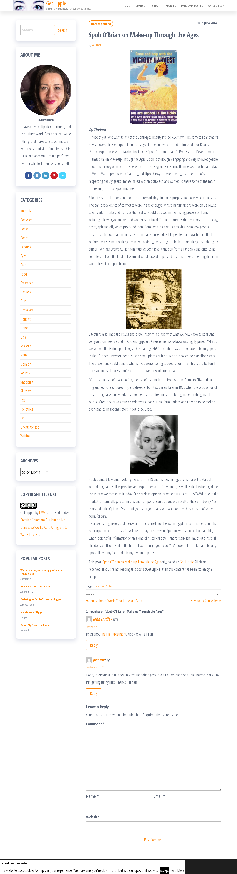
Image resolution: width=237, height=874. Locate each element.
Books (24, 229)
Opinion (25, 364)
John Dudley (102, 619)
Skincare (26, 391)
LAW (42, 512)
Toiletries (26, 409)
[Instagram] (37, 175)
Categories (215, 6)
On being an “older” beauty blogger (41, 599)
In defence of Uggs (31, 612)
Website (92, 817)
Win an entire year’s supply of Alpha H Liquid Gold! (42, 571)
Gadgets (25, 292)
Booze (24, 238)
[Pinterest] (54, 175)
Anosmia (26, 210)
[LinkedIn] (45, 175)
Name (92, 796)
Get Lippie (96, 45)
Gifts (23, 301)
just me (98, 659)
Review (25, 373)
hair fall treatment (114, 634)
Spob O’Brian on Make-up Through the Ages (131, 562)
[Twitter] (62, 175)
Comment (95, 724)
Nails (23, 355)
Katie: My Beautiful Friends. (36, 625)
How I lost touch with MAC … (36, 586)
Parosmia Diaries (192, 6)
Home (126, 6)
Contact (141, 6)
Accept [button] (164, 870)
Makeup (26, 346)
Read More (177, 870)
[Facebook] (28, 175)
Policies (171, 6)
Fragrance (26, 283)
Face (23, 265)
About (156, 6)
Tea (22, 400)
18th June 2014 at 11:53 (94, 626)
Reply (94, 645)
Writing (25, 436)
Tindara (109, 586)
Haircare (26, 319)
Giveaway (26, 310)
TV (22, 418)
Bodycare (26, 220)
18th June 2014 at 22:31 (94, 667)
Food (23, 274)
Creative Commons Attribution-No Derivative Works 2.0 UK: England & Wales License (43, 527)
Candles (25, 247)
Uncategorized (101, 24)
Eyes (23, 255)
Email (159, 796)
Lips (23, 337)
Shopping (26, 382)
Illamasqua (99, 586)
